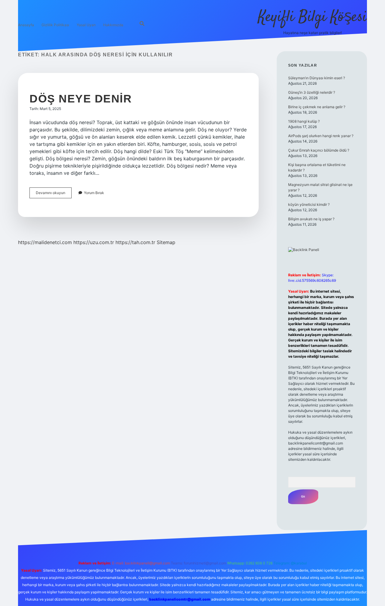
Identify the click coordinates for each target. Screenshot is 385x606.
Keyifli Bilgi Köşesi (312, 17)
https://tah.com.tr (135, 242)
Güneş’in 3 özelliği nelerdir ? (311, 92)
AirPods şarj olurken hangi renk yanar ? (320, 135)
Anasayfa (26, 25)
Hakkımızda (113, 25)
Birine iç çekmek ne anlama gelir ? (316, 107)
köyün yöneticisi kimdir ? (309, 204)
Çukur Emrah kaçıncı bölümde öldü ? (318, 150)
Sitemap (166, 242)
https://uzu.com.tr (93, 242)
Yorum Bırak (94, 192)
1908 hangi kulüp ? (304, 121)
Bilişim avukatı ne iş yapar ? (311, 219)
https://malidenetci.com (45, 242)
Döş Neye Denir (80, 99)
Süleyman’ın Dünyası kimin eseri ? (316, 78)
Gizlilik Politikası (55, 25)
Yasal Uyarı (86, 25)
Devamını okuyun (54, 194)
